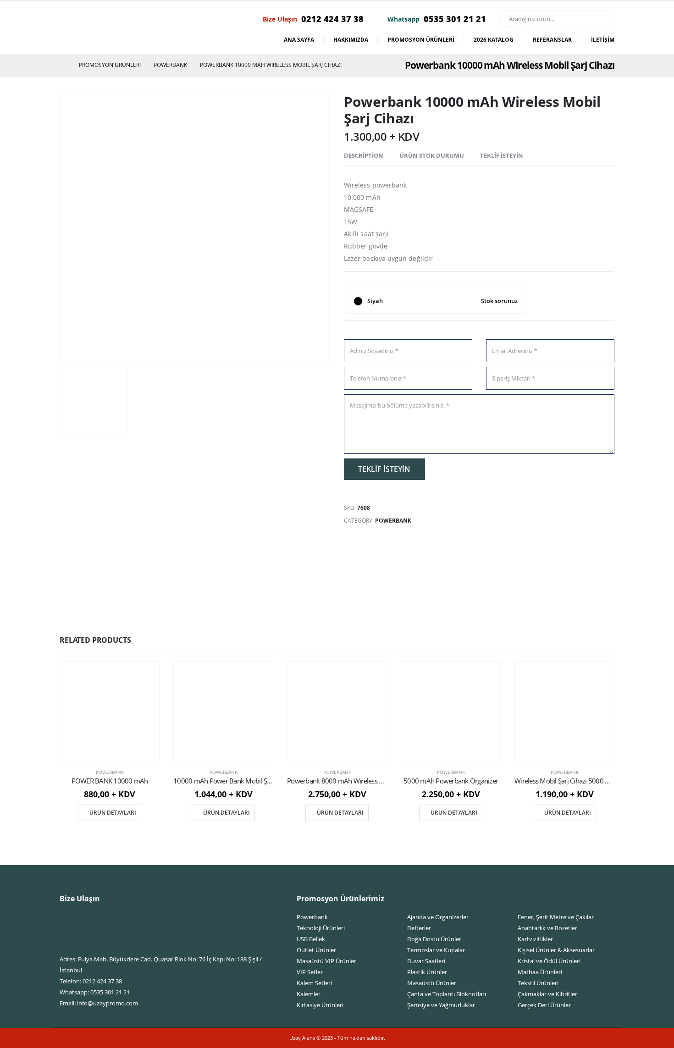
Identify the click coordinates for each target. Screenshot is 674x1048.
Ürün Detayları (112, 812)
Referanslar (552, 40)
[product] (109, 711)
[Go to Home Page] (63, 65)
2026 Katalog (494, 40)
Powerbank (393, 520)
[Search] (602, 19)
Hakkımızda (350, 40)
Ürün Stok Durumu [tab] (431, 155)
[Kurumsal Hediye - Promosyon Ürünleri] (103, 28)
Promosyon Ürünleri (420, 40)
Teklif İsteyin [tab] (501, 155)
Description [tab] (363, 155)
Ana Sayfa (299, 40)
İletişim (602, 40)
